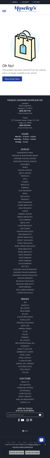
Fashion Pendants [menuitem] (25, 278)
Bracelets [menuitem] (25, 185)
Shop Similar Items (12, 79)
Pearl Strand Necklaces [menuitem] (25, 246)
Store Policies (25, 393)
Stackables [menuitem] (25, 164)
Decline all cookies (16, 452)
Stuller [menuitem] (25, 372)
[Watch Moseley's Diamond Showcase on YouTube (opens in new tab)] (22, 420)
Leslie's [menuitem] (25, 334)
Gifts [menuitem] (25, 179)
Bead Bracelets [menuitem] (25, 234)
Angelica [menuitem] (25, 305)
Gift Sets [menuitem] (25, 266)
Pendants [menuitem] (25, 199)
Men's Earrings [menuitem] (25, 260)
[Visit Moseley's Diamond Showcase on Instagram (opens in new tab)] (27, 420)
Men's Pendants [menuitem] (25, 255)
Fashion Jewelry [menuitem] (25, 170)
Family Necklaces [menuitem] (25, 243)
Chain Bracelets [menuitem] (25, 225)
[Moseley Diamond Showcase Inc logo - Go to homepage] (25, 8)
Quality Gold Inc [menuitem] (25, 349)
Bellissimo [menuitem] (25, 308)
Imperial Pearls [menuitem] (25, 328)
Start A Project (25, 396)
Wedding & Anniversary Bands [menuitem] (25, 155)
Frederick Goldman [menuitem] (25, 323)
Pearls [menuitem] (25, 167)
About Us (25, 382)
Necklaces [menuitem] (25, 196)
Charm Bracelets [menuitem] (25, 205)
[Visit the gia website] (25, 431)
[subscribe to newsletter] (40, 415)
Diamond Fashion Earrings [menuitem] (25, 272)
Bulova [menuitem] (25, 314)
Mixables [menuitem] (25, 337)
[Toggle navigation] (4, 12)
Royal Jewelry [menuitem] (25, 358)
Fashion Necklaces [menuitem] (25, 231)
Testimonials (25, 390)
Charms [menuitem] (25, 182)
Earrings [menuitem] (25, 188)
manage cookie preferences (22, 447)
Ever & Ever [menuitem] (25, 320)
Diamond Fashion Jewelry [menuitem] (25, 158)
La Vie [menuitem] (25, 331)
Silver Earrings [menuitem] (25, 263)
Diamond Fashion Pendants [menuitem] (25, 269)
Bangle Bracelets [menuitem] (25, 217)
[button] (14, 2)
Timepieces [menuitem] (25, 176)
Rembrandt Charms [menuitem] (25, 352)
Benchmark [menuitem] (25, 311)
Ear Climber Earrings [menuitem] (25, 290)
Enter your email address (25, 411)
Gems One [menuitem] (25, 325)
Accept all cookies (32, 452)
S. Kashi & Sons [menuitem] (25, 360)
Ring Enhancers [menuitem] (25, 202)
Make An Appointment (25, 399)
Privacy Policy (33, 444)
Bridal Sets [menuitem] (25, 223)
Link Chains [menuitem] (25, 228)
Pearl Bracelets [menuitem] (25, 249)
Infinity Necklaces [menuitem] (25, 240)
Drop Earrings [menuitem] (25, 287)
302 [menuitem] (25, 302)
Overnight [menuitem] (25, 346)
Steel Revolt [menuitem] (25, 369)
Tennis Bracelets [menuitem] (25, 252)
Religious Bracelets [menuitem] (25, 284)
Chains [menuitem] (25, 211)
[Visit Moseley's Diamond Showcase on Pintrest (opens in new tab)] (31, 420)
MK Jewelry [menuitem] (25, 340)
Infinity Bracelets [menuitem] (25, 237)
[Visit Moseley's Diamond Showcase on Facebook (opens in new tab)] (19, 420)
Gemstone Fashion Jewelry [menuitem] (25, 161)
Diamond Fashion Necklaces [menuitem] (25, 275)
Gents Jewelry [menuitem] (25, 173)
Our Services (25, 385)
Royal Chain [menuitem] (25, 355)
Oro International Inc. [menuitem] (25, 343)
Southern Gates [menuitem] (25, 366)
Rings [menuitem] (25, 193)
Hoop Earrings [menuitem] (25, 258)
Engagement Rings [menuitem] (25, 152)
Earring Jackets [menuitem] (25, 214)
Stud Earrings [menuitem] (25, 220)
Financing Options (25, 388)
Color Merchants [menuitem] (25, 317)
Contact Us (25, 402)
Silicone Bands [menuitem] (25, 190)
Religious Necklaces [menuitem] (25, 281)
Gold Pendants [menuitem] (25, 208)
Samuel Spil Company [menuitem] (25, 363)
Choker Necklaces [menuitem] (25, 293)
